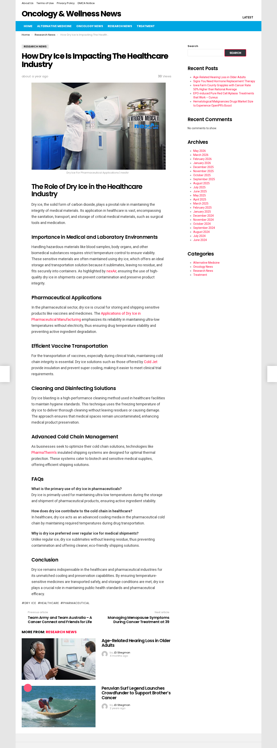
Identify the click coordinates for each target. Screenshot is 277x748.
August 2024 (201, 231)
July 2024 (199, 236)
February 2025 (202, 207)
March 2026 (200, 155)
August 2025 (201, 183)
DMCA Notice (86, 3)
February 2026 (202, 159)
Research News (120, 26)
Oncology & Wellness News (71, 13)
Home (28, 26)
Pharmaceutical (76, 603)
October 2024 (202, 223)
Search (193, 46)
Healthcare (49, 603)
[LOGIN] (252, 26)
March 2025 (200, 203)
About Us (27, 3)
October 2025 (202, 175)
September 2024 (204, 227)
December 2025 (203, 167)
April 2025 (199, 199)
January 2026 (202, 163)
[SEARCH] (243, 26)
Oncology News (89, 26)
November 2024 (203, 219)
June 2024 (200, 240)
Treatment (146, 26)
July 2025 (199, 187)
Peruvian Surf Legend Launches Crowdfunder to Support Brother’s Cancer (136, 693)
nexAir (111, 271)
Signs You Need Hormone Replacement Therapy (224, 81)
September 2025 (204, 179)
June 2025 (200, 191)
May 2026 (199, 150)
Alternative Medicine (54, 26)
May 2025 (199, 195)
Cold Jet (150, 362)
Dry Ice (30, 603)
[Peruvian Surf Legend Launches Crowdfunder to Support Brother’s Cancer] (59, 706)
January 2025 (202, 211)
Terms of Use (45, 3)
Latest (248, 17)
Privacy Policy (66, 3)
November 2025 (203, 171)
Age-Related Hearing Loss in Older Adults (136, 643)
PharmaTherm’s (44, 452)
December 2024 (203, 215)
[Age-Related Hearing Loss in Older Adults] (59, 659)
